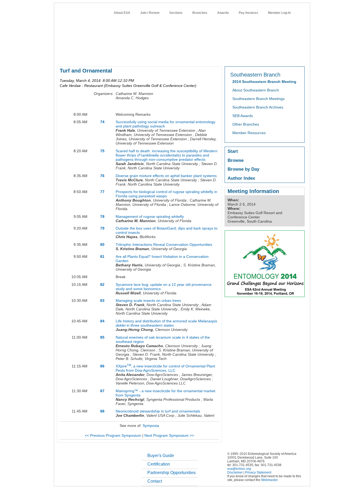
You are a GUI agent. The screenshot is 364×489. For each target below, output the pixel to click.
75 (102, 151)
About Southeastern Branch (255, 90)
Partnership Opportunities (171, 472)
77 (102, 192)
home (61, 57)
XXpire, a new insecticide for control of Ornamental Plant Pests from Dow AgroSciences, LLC (165, 368)
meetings (147, 57)
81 (102, 256)
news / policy (193, 57)
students (216, 57)
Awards (223, 13)
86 (102, 366)
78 (102, 216)
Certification (158, 464)
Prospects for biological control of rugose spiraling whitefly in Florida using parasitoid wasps (166, 194)
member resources (119, 57)
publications (169, 57)
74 (102, 122)
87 (102, 391)
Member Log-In (279, 13)
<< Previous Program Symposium (113, 435)
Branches (199, 13)
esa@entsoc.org (239, 469)
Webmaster (269, 480)
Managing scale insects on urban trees (148, 300)
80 (102, 244)
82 (102, 284)
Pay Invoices (248, 13)
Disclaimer (235, 472)
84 (102, 321)
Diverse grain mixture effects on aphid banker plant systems (166, 176)
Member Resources (249, 133)
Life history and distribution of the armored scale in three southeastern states (166, 323)
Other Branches (245, 124)
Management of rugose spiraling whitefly (150, 216)
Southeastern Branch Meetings (258, 99)
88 (102, 411)
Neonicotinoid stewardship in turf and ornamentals (158, 411)
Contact (154, 481)
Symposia (151, 425)
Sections (176, 13)
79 (102, 228)
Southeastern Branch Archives (257, 107)
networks (253, 57)
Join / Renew (149, 13)
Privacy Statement (258, 472)
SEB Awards (242, 116)
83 (102, 300)
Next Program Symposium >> (169, 435)
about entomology (85, 57)
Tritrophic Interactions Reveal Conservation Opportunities (164, 244)
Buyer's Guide (160, 455)
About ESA (122, 13)
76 (102, 176)
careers (234, 57)
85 (102, 337)
